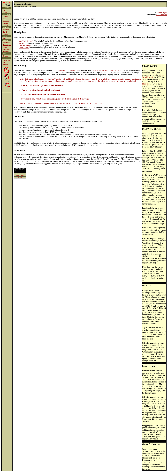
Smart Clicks (24, 48)
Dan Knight (162, 12)
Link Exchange (25, 45)
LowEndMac (161, 15)
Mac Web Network (26, 41)
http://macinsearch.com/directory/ (66, 70)
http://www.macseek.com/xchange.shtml (108, 70)
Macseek (22, 43)
